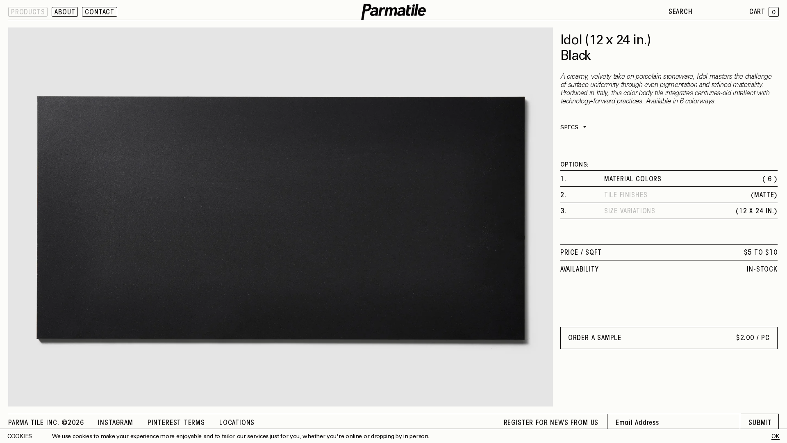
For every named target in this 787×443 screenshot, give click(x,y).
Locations (237, 423)
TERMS (194, 423)
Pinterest (164, 423)
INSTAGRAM (115, 423)
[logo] (393, 12)
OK (775, 437)
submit (760, 423)
